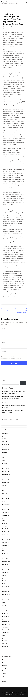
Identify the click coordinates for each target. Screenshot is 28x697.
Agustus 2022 (5, 545)
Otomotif (4, 670)
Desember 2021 (6, 561)
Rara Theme (9, 694)
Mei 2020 (4, 608)
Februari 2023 (5, 531)
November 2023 (6, 507)
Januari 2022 (5, 558)
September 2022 (6, 542)
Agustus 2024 (5, 482)
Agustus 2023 (5, 515)
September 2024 (6, 479)
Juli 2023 (4, 518)
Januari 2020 (5, 619)
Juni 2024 (4, 488)
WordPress (21, 694)
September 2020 (6, 599)
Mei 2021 (4, 580)
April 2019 (4, 643)
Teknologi (4, 673)
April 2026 (4, 441)
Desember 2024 (6, 471)
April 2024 (4, 493)
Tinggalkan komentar (9, 28)
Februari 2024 (5, 498)
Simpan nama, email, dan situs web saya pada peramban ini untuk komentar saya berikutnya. (12, 357)
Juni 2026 (4, 438)
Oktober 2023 (5, 509)
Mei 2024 (4, 490)
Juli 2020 (4, 602)
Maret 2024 (5, 496)
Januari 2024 (5, 501)
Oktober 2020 (5, 597)
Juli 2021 (4, 575)
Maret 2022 (5, 553)
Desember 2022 (6, 537)
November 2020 (6, 594)
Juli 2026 (4, 436)
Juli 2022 (4, 548)
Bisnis (3, 662)
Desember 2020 (6, 591)
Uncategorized (5, 679)
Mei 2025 (4, 463)
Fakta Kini (4, 2)
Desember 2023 (6, 504)
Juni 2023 (4, 520)
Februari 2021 (5, 586)
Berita (3, 659)
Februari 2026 (5, 444)
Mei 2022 (4, 550)
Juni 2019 (4, 638)
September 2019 (6, 629)
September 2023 (6, 512)
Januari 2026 (5, 447)
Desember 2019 (6, 621)
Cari (3, 380)
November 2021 (6, 564)
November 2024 (6, 474)
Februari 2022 (5, 556)
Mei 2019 (4, 640)
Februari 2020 (5, 616)
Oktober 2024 (5, 477)
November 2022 (6, 539)
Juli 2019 (4, 635)
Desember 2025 (6, 449)
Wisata (4, 681)
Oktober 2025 (5, 455)
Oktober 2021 (5, 567)
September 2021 (6, 569)
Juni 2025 (4, 460)
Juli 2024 (4, 485)
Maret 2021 (5, 583)
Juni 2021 (4, 578)
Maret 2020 (5, 613)
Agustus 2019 (5, 632)
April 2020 (4, 610)
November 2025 (6, 452)
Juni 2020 (4, 605)
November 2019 (6, 624)
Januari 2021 (5, 589)
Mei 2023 (4, 523)
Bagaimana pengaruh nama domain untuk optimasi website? (21, 310)
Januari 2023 (5, 534)
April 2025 (4, 466)
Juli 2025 (4, 457)
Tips (3, 676)
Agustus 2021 (5, 572)
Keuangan (4, 668)
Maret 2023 (5, 528)
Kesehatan (4, 665)
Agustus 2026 (5, 433)
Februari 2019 (5, 649)
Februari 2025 (5, 468)
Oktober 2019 (5, 627)
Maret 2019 (5, 646)
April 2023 (4, 526)
